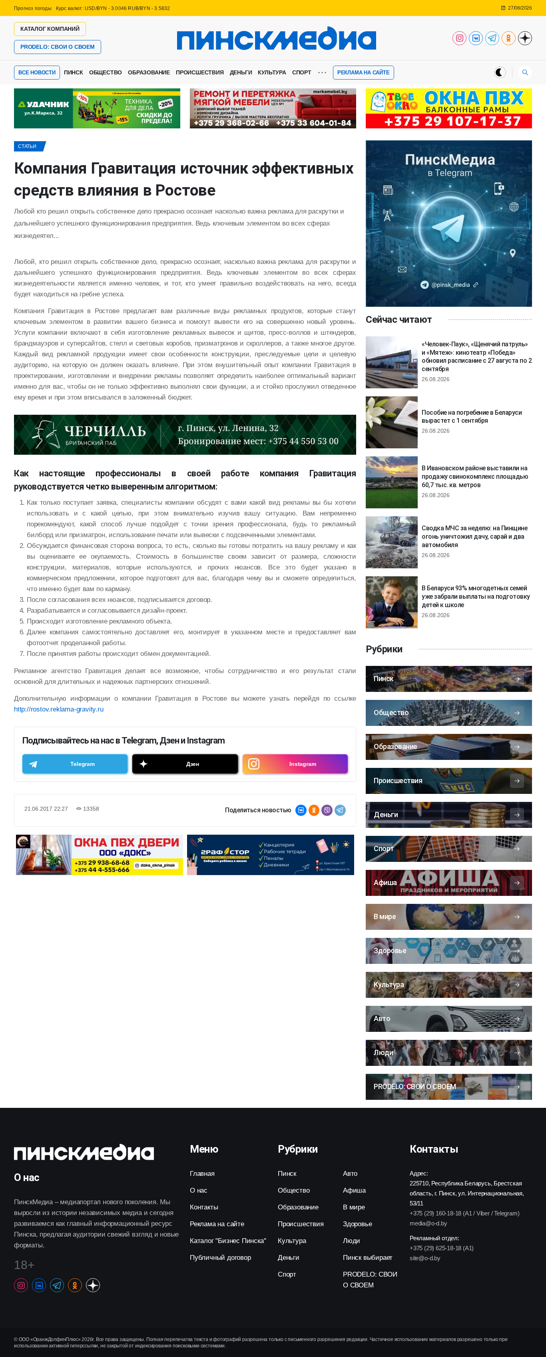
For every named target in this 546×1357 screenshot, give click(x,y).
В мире (354, 1207)
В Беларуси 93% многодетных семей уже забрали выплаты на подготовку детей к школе (476, 596)
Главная (202, 1173)
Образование (149, 72)
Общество (105, 72)
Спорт (301, 72)
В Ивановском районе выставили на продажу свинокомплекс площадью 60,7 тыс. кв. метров (475, 476)
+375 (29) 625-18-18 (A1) (442, 1248)
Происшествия (200, 72)
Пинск (73, 72)
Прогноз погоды (33, 8)
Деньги (241, 72)
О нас (198, 1190)
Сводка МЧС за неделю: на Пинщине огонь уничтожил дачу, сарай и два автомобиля (474, 536)
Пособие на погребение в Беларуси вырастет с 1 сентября (472, 417)
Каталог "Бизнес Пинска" (228, 1241)
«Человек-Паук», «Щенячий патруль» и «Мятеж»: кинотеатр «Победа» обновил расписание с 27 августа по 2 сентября (477, 356)
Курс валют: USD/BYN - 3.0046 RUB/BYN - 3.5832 (113, 8)
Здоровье (357, 1224)
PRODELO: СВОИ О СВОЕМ (57, 47)
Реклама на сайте (363, 73)
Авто (350, 1173)
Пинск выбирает (368, 1257)
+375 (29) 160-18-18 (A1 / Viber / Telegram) (464, 1213)
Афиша (354, 1190)
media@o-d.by (428, 1223)
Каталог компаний (50, 29)
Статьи (27, 146)
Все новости (37, 73)
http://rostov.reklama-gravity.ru (59, 709)
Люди (351, 1241)
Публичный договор (220, 1257)
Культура (272, 72)
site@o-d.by (425, 1258)
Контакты (204, 1207)
